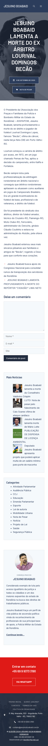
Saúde (16, 528)
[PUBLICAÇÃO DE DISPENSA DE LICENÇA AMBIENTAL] (17, 434)
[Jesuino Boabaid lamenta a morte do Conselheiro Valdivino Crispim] (17, 388)
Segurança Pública (22, 532)
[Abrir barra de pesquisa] (34, 6)
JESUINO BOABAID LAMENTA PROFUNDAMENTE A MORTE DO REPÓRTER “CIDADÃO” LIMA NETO (22, 284)
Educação (18, 498)
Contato (15, 706)
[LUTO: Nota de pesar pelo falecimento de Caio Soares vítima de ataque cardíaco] (17, 404)
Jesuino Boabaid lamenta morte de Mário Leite (32, 423)
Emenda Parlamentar (23, 501)
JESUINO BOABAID (16, 6)
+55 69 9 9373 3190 (24, 671)
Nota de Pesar (20, 517)
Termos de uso (29, 706)
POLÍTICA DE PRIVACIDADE (24, 709)
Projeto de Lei (20, 524)
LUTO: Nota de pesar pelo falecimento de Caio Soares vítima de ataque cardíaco (26, 408)
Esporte (17, 505)
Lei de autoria (20, 509)
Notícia (16, 520)
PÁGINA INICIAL (15, 702)
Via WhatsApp (24, 682)
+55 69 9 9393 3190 (26, 722)
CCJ (15, 494)
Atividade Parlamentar (24, 486)
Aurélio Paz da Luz (31, 740)
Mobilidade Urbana (22, 513)
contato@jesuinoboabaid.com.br (26, 727)
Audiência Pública (22, 490)
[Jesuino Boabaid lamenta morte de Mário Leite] (17, 422)
